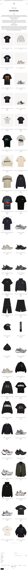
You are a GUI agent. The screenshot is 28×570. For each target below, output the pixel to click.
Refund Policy (20, 565)
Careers (2, 562)
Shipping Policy (15, 565)
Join (26, 555)
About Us (2, 561)
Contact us (24, 565)
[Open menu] (2, 4)
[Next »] (17, 543)
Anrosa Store (3, 565)
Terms (11, 565)
